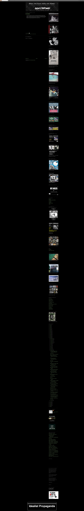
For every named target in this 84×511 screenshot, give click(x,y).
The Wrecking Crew (52, 387)
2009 (50, 405)
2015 (50, 335)
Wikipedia (50, 249)
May (51, 346)
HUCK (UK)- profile (51, 455)
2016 (50, 334)
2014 (50, 336)
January (51, 400)
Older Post (46, 58)
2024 (50, 326)
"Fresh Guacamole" (52, 376)
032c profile (50, 438)
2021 (50, 328)
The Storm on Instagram (53, 382)
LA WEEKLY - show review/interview (53, 452)
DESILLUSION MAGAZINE (52, 440)
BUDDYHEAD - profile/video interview (53, 456)
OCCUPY (51, 377)
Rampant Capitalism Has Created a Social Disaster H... (53, 356)
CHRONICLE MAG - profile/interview (53, 437)
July (51, 344)
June (51, 345)
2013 (50, 337)
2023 (50, 327)
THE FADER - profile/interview (52, 434)
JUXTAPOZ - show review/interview (53, 450)
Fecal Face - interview (51, 453)
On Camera (28, 13)
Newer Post (27, 58)
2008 (50, 406)
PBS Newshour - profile (52, 433)
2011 (50, 403)
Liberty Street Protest (51, 250)
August (51, 343)
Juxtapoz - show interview (52, 446)
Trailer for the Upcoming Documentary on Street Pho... (53, 372)
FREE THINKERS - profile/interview (53, 441)
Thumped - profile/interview (52, 449)
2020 (50, 329)
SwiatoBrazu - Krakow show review (53, 454)
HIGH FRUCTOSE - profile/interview (53, 442)
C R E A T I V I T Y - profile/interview (53, 451)
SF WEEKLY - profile (51, 445)
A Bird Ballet (51, 399)
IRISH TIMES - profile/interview (53, 447)
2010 (50, 404)
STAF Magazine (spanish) (52, 439)
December (51, 338)
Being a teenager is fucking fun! (54, 354)
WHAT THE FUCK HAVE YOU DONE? (42, 3)
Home (36, 58)
